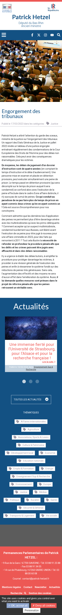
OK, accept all (18, 605)
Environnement (24, 484)
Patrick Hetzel (31, 17)
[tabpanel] (31, 344)
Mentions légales (11, 587)
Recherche (16, 593)
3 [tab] (37, 381)
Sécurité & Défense (33, 507)
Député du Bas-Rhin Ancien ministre (31, 25)
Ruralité (35, 500)
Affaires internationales (33, 421)
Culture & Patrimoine (33, 445)
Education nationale (33, 460)
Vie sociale (51, 515)
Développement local (22, 453)
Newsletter (41, 587)
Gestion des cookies (40, 593)
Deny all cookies (45, 605)
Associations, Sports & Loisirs (33, 437)
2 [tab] (30, 381)
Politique (14, 500)
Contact (27, 587)
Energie (49, 468)
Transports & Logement (22, 515)
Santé (54, 500)
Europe (47, 484)
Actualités (54, 587)
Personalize (32, 610)
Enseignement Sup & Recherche (33, 476)
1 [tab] (23, 381)
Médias (43, 492)
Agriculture (33, 429)
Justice (54, 123)
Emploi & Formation (23, 468)
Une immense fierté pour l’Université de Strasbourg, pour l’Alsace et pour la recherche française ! (31, 351)
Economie (50, 453)
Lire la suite (48, 362)
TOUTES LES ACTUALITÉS (28, 399)
